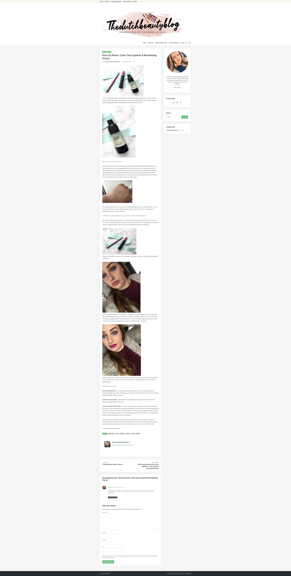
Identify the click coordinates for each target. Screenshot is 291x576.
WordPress (180, 573)
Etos (117, 433)
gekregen (121, 433)
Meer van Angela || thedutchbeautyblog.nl (122, 445)
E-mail (104, 540)
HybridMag (188, 573)
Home (144, 42)
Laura (109, 487)
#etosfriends (111, 433)
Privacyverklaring (174, 42)
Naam (104, 533)
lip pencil (127, 433)
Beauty (104, 51)
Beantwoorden (112, 497)
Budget (109, 51)
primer (138, 433)
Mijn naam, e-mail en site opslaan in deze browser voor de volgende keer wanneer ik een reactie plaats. (130, 556)
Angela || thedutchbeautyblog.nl (112, 61)
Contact (182, 42)
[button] (288, 2)
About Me (150, 42)
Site (103, 547)
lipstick (133, 433)
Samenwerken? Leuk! (161, 42)
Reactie (105, 512)
